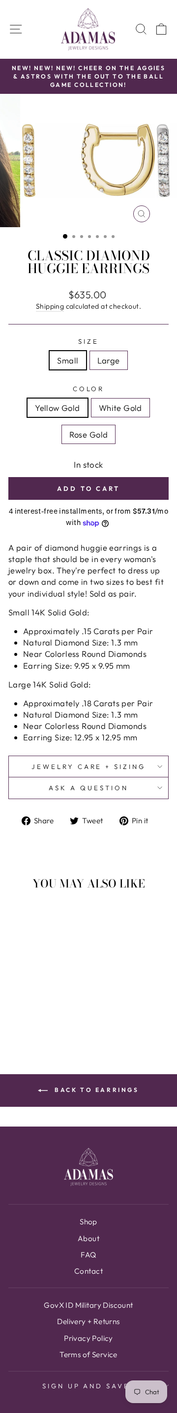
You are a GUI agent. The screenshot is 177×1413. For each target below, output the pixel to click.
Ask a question (88, 788)
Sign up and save (86, 1386)
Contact (88, 1271)
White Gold (120, 408)
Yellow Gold (57, 408)
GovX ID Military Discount (88, 1305)
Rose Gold (88, 434)
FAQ (88, 1254)
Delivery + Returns (88, 1321)
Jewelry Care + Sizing (88, 766)
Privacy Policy (88, 1338)
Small (67, 360)
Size (88, 341)
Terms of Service (88, 1354)
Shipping (50, 306)
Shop (88, 1221)
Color (89, 389)
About (88, 1238)
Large (108, 360)
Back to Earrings (95, 1089)
